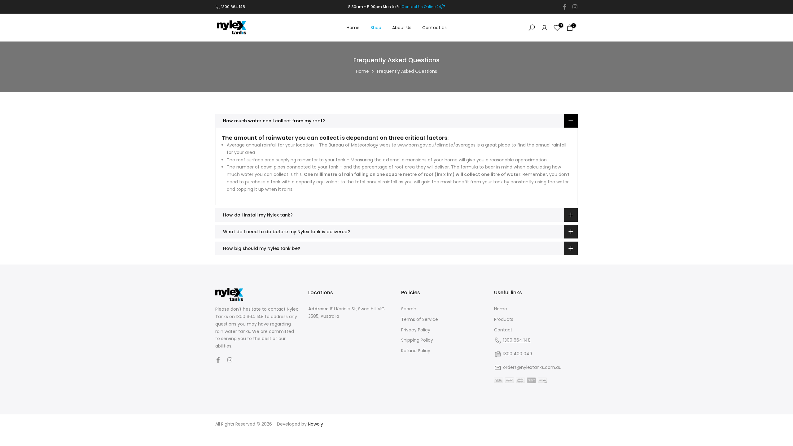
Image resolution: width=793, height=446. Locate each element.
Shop (375, 27)
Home (353, 27)
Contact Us (434, 27)
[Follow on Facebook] (564, 7)
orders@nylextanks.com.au (532, 367)
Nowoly (315, 424)
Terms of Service (419, 319)
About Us (401, 27)
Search (408, 309)
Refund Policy (415, 351)
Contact (503, 330)
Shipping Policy (417, 340)
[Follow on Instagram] (575, 7)
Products (503, 319)
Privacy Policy (415, 330)
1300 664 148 (233, 6)
